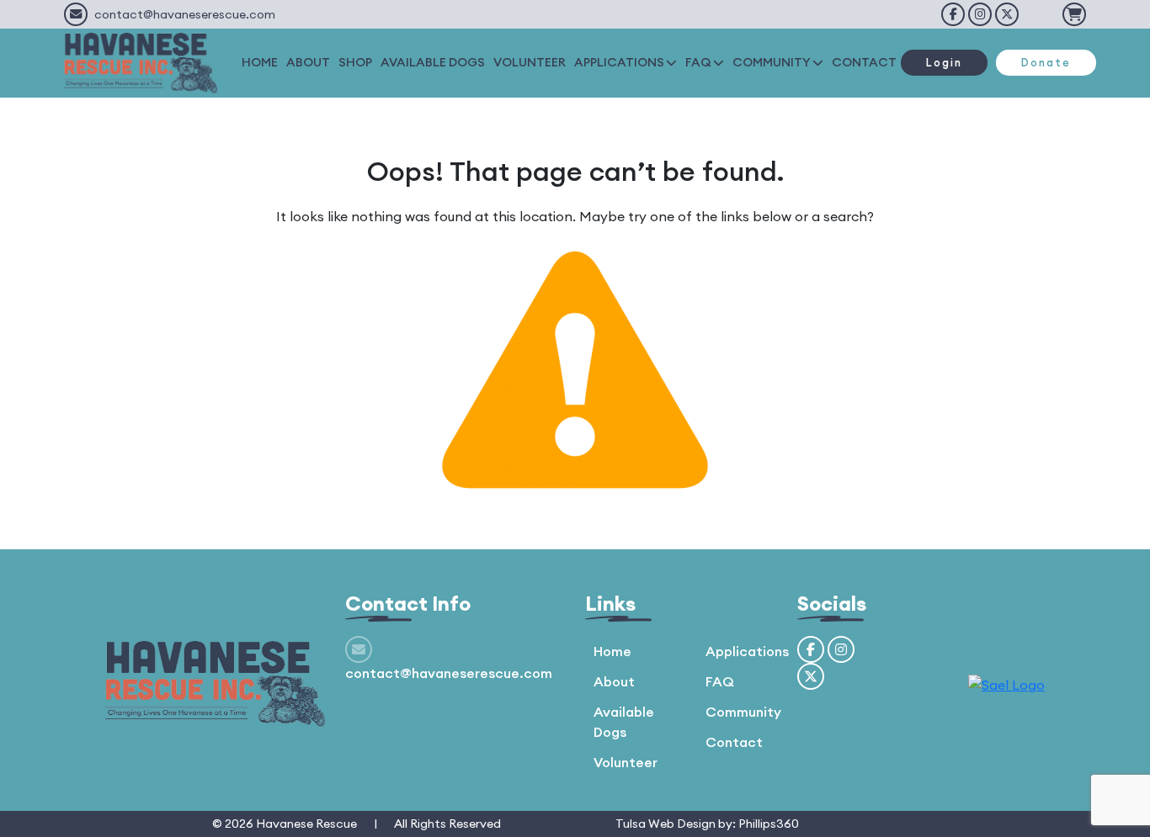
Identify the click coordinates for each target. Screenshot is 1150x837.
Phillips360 (768, 823)
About (614, 681)
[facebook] (953, 14)
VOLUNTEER (529, 62)
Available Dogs (624, 721)
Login (944, 62)
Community (743, 711)
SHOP (355, 62)
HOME (260, 62)
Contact (734, 742)
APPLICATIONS (619, 62)
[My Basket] (1074, 14)
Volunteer (626, 762)
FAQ (698, 62)
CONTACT (864, 62)
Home (612, 651)
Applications (747, 651)
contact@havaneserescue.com (184, 14)
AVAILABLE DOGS (433, 62)
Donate (1046, 62)
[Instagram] (980, 14)
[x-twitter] (1007, 14)
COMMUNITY (771, 62)
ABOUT (308, 62)
